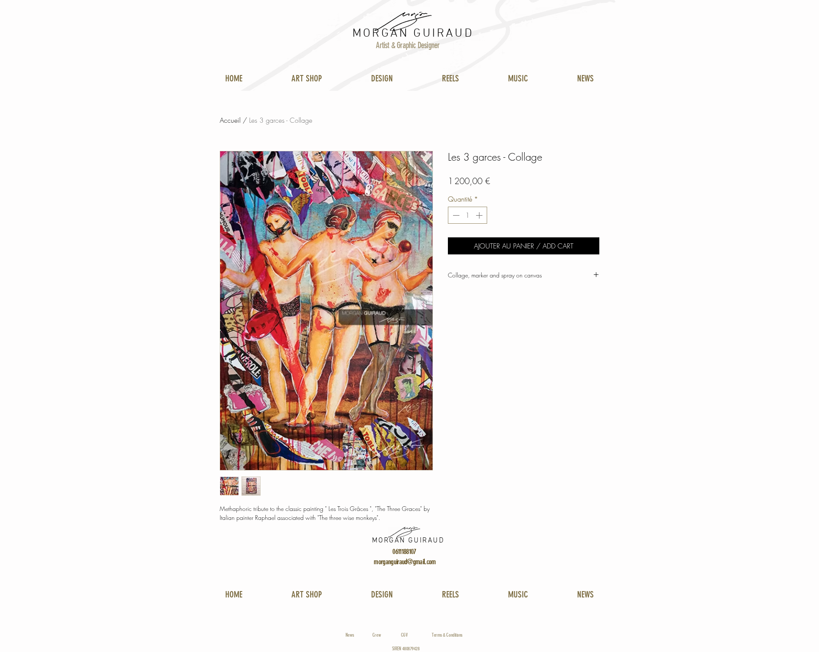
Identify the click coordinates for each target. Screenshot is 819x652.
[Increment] (480, 215)
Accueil (230, 120)
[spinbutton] (467, 215)
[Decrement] (455, 215)
